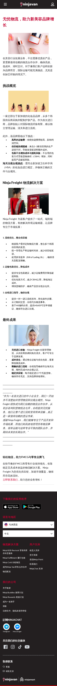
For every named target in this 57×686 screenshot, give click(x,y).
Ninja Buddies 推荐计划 (13, 592)
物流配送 (7, 571)
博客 (5, 606)
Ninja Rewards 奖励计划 (13, 597)
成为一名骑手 (9, 601)
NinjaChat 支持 (36, 568)
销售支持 (10, 671)
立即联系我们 (10, 479)
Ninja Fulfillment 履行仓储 (14, 558)
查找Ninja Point (36, 559)
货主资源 (33, 555)
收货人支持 (34, 550)
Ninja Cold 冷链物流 (11, 562)
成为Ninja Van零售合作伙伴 (15, 567)
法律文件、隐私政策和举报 (14, 611)
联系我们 (33, 564)
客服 (8, 667)
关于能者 (7, 588)
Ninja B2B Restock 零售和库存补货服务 (15, 551)
